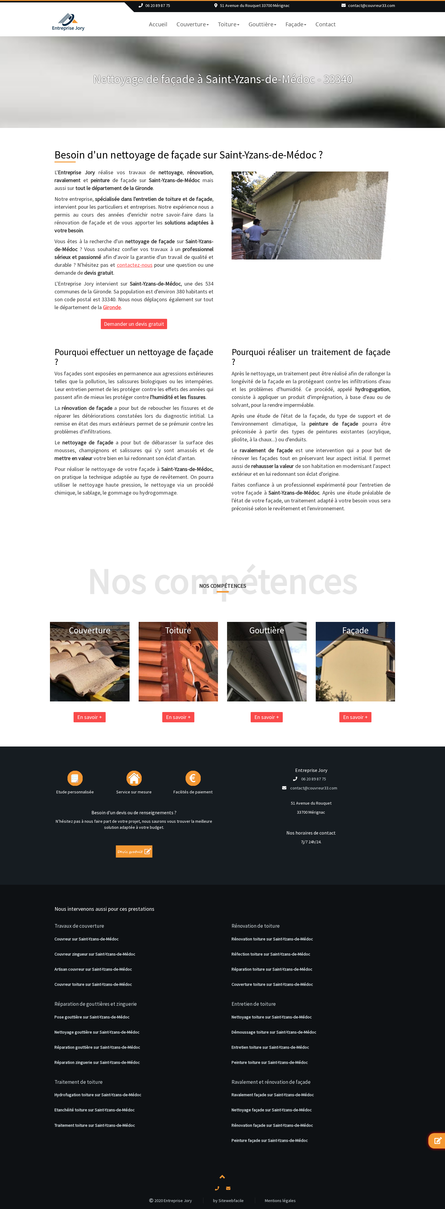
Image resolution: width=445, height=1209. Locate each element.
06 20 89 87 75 (157, 5)
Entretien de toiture (254, 1004)
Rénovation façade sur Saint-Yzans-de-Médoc (272, 1125)
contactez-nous (135, 264)
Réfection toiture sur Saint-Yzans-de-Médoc (271, 954)
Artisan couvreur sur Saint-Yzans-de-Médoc (93, 969)
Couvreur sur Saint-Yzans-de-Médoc (86, 939)
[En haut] (222, 1178)
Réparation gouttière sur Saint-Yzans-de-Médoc (97, 1047)
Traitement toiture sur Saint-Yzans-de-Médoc (94, 1125)
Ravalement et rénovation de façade (271, 1082)
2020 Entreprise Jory (172, 1200)
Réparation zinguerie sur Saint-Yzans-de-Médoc (97, 1062)
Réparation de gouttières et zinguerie (95, 1004)
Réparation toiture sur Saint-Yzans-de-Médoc (272, 969)
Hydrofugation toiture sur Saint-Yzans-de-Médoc (97, 1094)
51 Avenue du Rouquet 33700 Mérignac (255, 5)
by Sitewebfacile (228, 1200)
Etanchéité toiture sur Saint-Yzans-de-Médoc (94, 1110)
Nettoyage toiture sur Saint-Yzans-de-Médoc (272, 1017)
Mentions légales (280, 1200)
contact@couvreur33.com (371, 5)
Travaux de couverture (79, 926)
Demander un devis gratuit (134, 323)
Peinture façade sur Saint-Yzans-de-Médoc (270, 1140)
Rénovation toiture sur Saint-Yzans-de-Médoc (272, 939)
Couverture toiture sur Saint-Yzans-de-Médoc (272, 984)
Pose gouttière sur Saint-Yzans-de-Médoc (92, 1017)
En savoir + (89, 717)
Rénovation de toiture (256, 926)
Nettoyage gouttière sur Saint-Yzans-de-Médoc (97, 1032)
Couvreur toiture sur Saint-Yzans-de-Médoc (93, 984)
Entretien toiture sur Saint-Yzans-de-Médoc (270, 1047)
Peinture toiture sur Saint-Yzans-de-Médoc (270, 1062)
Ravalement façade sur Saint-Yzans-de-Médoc (273, 1094)
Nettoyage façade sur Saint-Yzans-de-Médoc (272, 1110)
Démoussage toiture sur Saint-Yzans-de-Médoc (274, 1032)
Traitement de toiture (78, 1082)
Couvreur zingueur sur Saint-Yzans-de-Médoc (94, 954)
